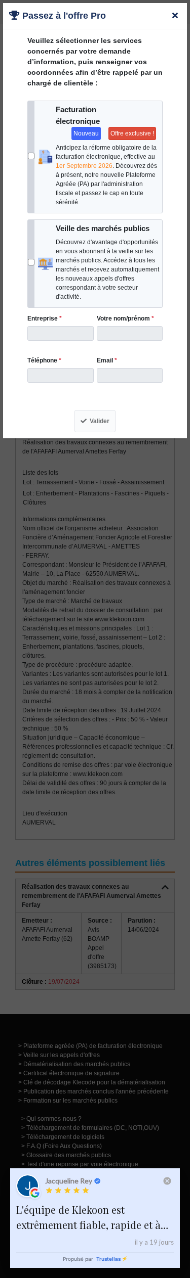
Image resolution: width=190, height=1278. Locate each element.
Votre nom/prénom (125, 318)
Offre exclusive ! (132, 133)
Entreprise (44, 318)
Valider (99, 421)
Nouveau (86, 133)
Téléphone (44, 360)
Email (107, 360)
